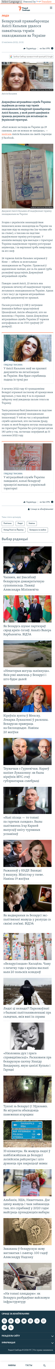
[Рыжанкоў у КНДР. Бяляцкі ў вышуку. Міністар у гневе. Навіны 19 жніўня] (27, 853)
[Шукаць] (44, 1365)
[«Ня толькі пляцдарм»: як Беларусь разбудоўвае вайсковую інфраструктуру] (27, 1276)
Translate (46, 2)
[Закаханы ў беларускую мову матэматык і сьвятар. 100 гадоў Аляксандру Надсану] (27, 1231)
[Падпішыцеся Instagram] (43, 1321)
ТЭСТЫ (28, 1365)
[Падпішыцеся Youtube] (24, 1321)
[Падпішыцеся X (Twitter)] (17, 1321)
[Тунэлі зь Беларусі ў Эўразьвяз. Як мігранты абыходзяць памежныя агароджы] (27, 1089)
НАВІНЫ (12, 1365)
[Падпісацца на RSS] (11, 1327)
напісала (7, 134)
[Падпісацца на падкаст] (30, 1321)
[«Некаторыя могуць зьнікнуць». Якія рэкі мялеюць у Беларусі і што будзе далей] (27, 653)
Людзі (5, 16)
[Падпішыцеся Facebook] (11, 1321)
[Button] (29, 48)
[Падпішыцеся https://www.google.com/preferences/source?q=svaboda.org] (4, 1321)
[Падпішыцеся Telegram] (4, 1327)
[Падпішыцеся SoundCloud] (37, 1321)
